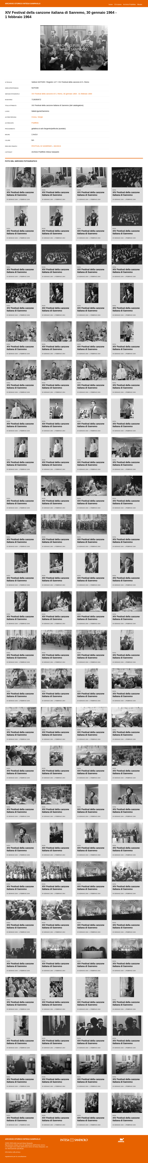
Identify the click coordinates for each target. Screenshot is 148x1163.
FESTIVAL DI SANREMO (42, 146)
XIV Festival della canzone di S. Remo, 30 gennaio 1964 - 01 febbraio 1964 (62, 94)
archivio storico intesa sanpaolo (22, 4)
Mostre (139, 4)
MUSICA (57, 146)
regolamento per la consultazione (15, 1156)
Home (111, 4)
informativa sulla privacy (12, 1152)
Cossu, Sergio (37, 117)
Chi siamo (118, 4)
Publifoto (35, 123)
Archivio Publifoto (129, 4)
